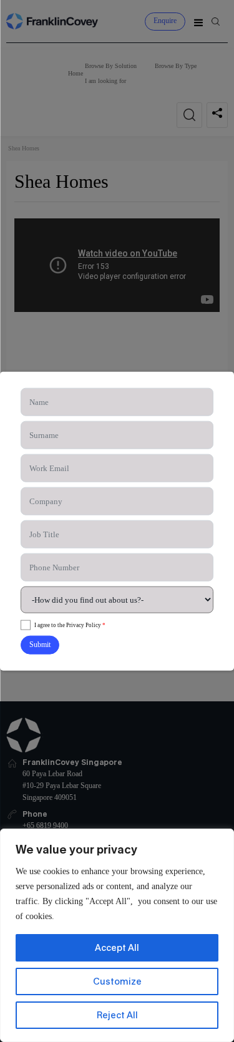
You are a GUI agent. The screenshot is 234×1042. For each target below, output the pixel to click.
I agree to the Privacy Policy (69, 624)
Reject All (117, 1015)
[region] (117, 935)
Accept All (117, 947)
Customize (117, 981)
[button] (40, 645)
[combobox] (117, 600)
